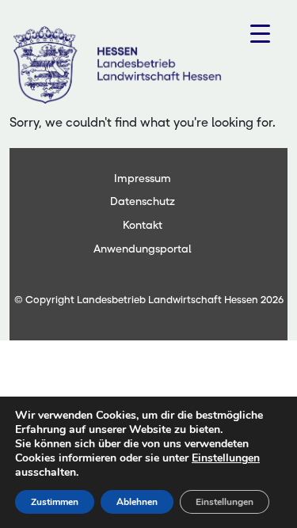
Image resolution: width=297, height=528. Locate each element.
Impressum (142, 178)
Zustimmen (54, 502)
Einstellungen (226, 458)
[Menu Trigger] (260, 33)
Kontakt (142, 224)
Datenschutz (142, 201)
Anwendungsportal (142, 248)
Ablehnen (137, 502)
